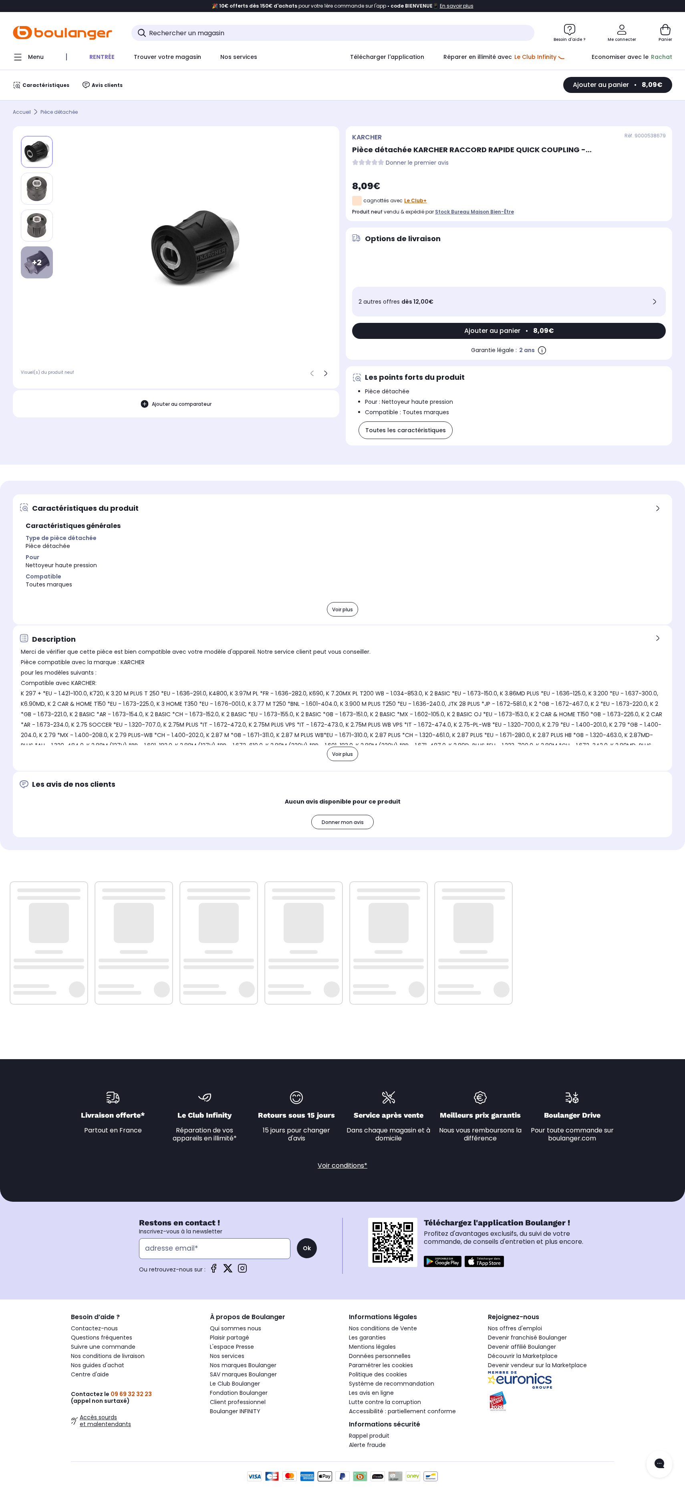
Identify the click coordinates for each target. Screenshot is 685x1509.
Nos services (227, 1356)
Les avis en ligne (371, 1393)
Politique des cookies (378, 1374)
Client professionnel (238, 1402)
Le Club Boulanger (235, 1384)
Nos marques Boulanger (243, 1365)
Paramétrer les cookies (381, 1365)
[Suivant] (325, 373)
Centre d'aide (90, 1374)
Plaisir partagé (229, 1338)
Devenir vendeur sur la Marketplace (537, 1365)
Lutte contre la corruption (385, 1402)
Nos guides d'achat (97, 1365)
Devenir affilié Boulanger (522, 1347)
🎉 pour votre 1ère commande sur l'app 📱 (342, 6)
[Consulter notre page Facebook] (213, 1270)
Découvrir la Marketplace (523, 1356)
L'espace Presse (232, 1347)
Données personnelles (380, 1356)
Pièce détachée (59, 112)
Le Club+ (415, 200)
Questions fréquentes (101, 1338)
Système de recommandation (391, 1384)
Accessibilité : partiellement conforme (402, 1411)
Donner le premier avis (417, 162)
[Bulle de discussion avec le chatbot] (659, 1464)
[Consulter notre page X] (228, 1270)
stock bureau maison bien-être (474, 211)
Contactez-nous (94, 1328)
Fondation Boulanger (239, 1393)
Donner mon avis (343, 822)
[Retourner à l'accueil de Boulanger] (62, 33)
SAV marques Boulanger (243, 1374)
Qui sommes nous (235, 1328)
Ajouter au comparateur (182, 404)
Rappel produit (369, 1436)
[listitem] (36, 188)
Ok (307, 1248)
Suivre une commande (103, 1347)
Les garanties (367, 1338)
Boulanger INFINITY (235, 1411)
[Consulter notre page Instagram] (242, 1270)
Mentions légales (372, 1347)
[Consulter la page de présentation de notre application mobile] (442, 1261)
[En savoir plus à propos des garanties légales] (542, 350)
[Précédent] (312, 373)
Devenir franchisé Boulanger (527, 1338)
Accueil (22, 112)
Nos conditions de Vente (383, 1328)
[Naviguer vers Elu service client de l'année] (551, 1401)
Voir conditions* (342, 1165)
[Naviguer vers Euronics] (551, 1380)
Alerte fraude (367, 1445)
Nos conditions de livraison (108, 1356)
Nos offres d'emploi (515, 1328)
